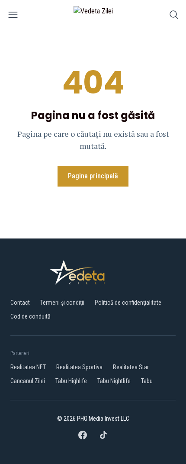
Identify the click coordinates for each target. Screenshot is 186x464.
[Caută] (174, 16)
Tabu (147, 380)
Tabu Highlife (71, 380)
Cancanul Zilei (27, 380)
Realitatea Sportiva (79, 367)
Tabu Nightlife (114, 380)
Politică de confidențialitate (128, 302)
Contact (20, 302)
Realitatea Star (131, 367)
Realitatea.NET (28, 367)
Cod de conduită (30, 316)
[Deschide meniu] (12, 16)
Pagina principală (93, 176)
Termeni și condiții (62, 302)
